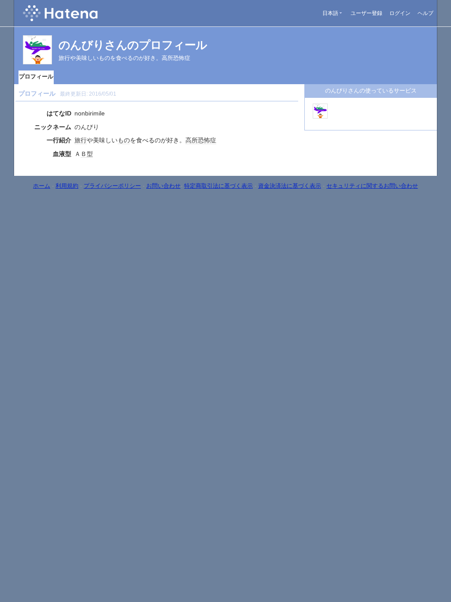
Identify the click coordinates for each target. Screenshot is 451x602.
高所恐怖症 (200, 140)
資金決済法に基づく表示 (289, 185)
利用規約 (66, 185)
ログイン (399, 13)
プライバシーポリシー (112, 185)
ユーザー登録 (366, 13)
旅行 (80, 140)
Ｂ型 (87, 153)
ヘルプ (425, 13)
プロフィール (36, 76)
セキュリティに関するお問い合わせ (372, 185)
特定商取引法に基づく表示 (218, 185)
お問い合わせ (163, 185)
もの (124, 140)
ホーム (41, 185)
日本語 (330, 13)
